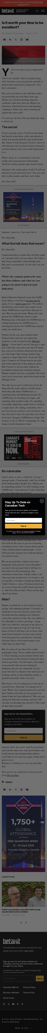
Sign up (23, 526)
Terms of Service (29, 531)
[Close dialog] (41, 501)
